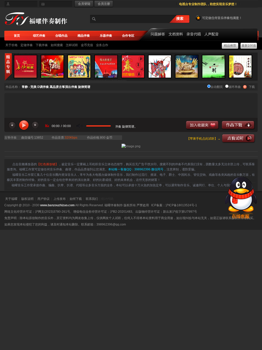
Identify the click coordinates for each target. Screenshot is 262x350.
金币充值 (87, 45)
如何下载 (76, 199)
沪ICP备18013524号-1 (181, 205)
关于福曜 (11, 199)
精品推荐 (230, 45)
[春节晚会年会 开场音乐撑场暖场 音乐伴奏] (133, 66)
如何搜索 (57, 45)
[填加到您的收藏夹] (202, 125)
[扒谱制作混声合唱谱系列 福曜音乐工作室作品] (79, 66)
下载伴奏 (42, 45)
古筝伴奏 (10, 137)
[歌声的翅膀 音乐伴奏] (187, 66)
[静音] (80, 125)
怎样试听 (72, 45)
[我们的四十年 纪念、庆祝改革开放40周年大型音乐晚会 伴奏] (106, 66)
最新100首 (249, 45)
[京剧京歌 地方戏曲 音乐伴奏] (160, 66)
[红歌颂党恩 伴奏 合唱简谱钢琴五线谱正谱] (52, 66)
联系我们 (92, 199)
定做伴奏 (26, 45)
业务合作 (102, 45)
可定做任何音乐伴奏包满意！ (222, 18)
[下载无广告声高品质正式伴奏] (238, 125)
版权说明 (27, 199)
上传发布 (59, 199)
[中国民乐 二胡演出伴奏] (213, 66)
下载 (252, 87)
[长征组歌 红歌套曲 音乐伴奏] (25, 66)
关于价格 (11, 45)
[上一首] (12, 125)
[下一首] (35, 125)
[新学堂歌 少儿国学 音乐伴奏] (240, 66)
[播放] (24, 125)
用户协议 (43, 199)
